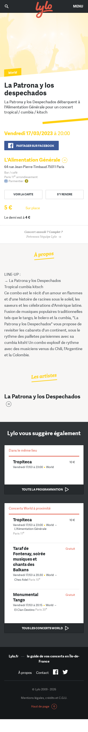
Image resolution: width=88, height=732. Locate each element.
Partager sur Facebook (35, 146)
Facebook (55, 672)
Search (9, 6)
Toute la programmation (42, 489)
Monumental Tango (25, 597)
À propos (25, 672)
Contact (42, 672)
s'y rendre (64, 194)
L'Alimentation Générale (32, 159)
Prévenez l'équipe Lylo (43, 234)
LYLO (44, 9)
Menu (78, 6)
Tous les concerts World (42, 628)
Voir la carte (23, 194)
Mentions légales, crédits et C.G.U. (44, 698)
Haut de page (40, 706)
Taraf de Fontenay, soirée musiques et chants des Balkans (29, 559)
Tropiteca (22, 462)
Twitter (65, 672)
